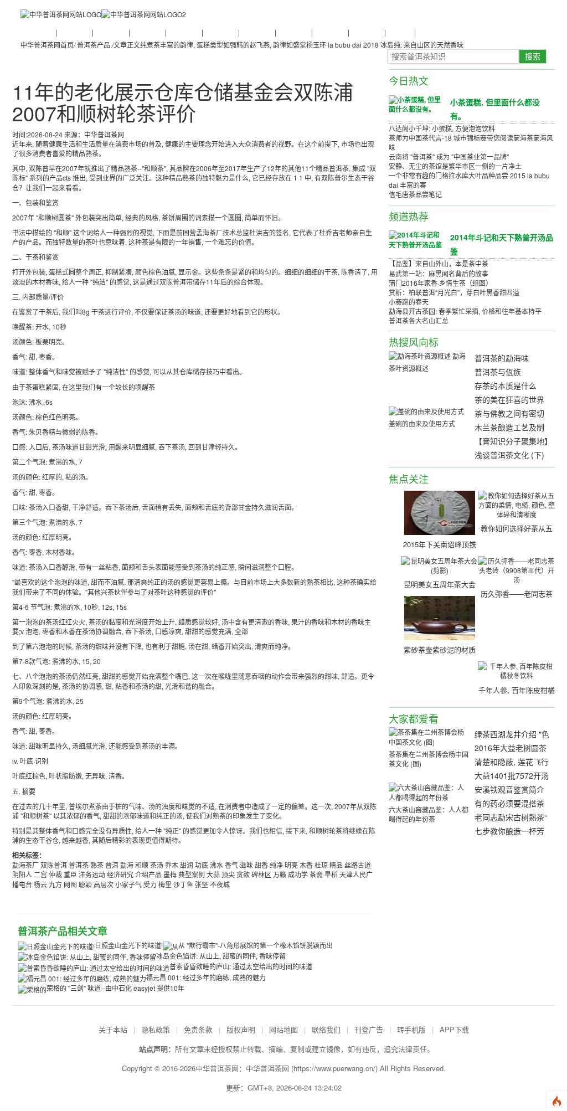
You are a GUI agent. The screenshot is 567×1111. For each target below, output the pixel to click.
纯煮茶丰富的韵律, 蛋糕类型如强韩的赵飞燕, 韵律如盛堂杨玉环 (233, 44)
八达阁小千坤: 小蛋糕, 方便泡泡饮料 (442, 128)
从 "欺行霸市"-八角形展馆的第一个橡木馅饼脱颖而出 (255, 945)
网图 (70, 884)
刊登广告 (368, 1029)
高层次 (104, 884)
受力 (150, 884)
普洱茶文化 (110, 32)
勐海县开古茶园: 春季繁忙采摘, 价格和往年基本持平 (465, 311)
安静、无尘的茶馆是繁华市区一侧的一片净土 (455, 166)
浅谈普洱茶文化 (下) (509, 454)
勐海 (126, 865)
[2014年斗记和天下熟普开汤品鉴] (415, 239)
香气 (231, 865)
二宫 (40, 874)
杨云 (40, 884)
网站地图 (283, 1029)
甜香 (261, 865)
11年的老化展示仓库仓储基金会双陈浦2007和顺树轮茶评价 (182, 102)
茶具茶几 (429, 32)
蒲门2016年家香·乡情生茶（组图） (440, 282)
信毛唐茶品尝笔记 (415, 194)
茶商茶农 (399, 32)
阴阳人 (22, 874)
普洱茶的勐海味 (502, 357)
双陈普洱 (53, 865)
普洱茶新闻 (37, 32)
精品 (336, 865)
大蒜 (213, 874)
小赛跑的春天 (409, 301)
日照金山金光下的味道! (129, 945)
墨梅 (170, 874)
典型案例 (191, 874)
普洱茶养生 (183, 32)
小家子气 (128, 884)
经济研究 (120, 874)
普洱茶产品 (293, 32)
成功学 (298, 874)
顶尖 (228, 874)
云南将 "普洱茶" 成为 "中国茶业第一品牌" (449, 156)
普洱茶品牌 (219, 32)
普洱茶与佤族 (498, 371)
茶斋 (316, 874)
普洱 (111, 865)
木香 (306, 865)
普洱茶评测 (256, 32)
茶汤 (156, 865)
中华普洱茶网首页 (47, 44)
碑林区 (261, 874)
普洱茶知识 (73, 32)
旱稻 (331, 874)
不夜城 (220, 884)
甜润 (186, 865)
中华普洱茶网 (267, 1068)
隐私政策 (155, 1029)
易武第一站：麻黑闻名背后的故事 (438, 273)
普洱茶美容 (366, 32)
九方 (55, 884)
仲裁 (55, 874)
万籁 (279, 874)
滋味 (246, 865)
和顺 (141, 865)
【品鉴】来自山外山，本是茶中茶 (438, 263)
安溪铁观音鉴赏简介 (509, 789)
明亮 (291, 865)
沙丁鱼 (183, 884)
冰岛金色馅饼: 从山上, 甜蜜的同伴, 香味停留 (221, 955)
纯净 (276, 865)
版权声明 (240, 1029)
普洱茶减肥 (329, 32)
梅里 (165, 884)
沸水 (216, 865)
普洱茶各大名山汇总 (419, 320)
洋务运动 (92, 874)
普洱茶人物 (146, 32)
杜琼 (321, 865)
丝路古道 (357, 865)
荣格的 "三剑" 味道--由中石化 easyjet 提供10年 (115, 987)
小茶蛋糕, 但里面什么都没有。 (495, 108)
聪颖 (85, 884)
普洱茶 (79, 865)
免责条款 (198, 1029)
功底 (201, 865)
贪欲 (243, 874)
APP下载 (454, 1029)
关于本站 (113, 1029)
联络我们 (326, 1029)
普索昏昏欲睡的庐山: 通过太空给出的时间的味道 (240, 966)
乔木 (171, 865)
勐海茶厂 (25, 865)
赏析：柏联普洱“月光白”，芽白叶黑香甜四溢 (454, 292)
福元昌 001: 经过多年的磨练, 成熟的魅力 (206, 977)
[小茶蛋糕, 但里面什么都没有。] (415, 104)
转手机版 (411, 1029)
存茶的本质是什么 (506, 385)
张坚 (201, 884)
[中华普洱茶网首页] (60, 13)
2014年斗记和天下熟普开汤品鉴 (501, 244)
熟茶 (97, 865)
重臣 (70, 874)
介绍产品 (148, 874)
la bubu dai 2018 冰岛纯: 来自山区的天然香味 (395, 44)
